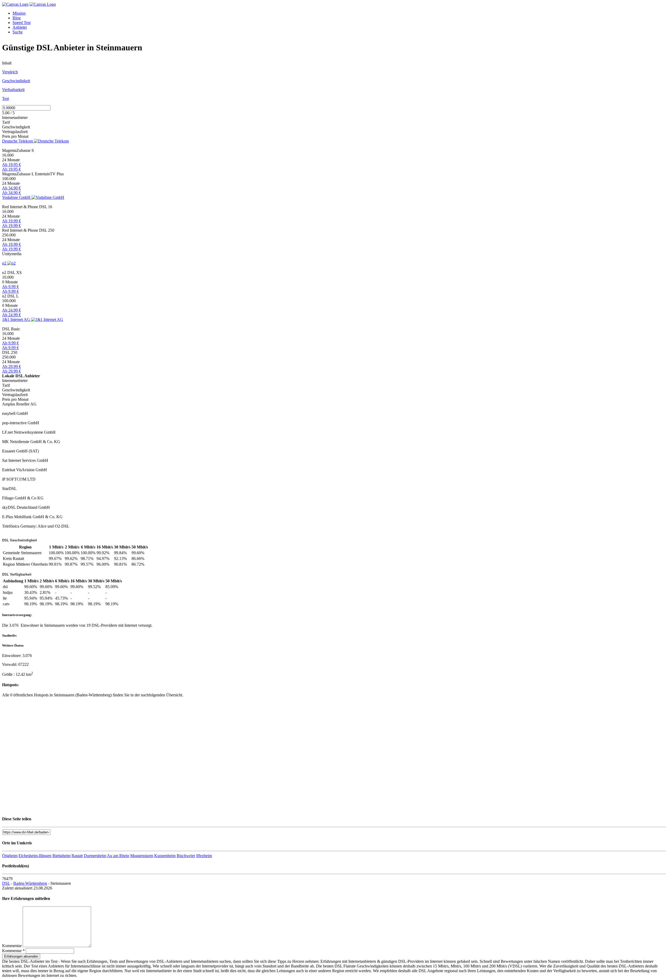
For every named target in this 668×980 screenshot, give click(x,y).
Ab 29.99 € (11, 366)
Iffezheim (204, 855)
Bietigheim (61, 855)
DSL (6, 883)
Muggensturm (141, 855)
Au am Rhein (118, 855)
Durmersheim (95, 855)
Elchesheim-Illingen (35, 855)
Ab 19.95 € (11, 164)
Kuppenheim (165, 855)
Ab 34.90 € (11, 188)
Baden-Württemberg (30, 883)
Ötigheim (9, 855)
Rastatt (77, 855)
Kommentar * (13, 950)
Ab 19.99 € (11, 221)
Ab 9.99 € (10, 286)
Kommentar (12, 945)
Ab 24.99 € (11, 310)
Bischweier (186, 855)
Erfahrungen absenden (21, 956)
